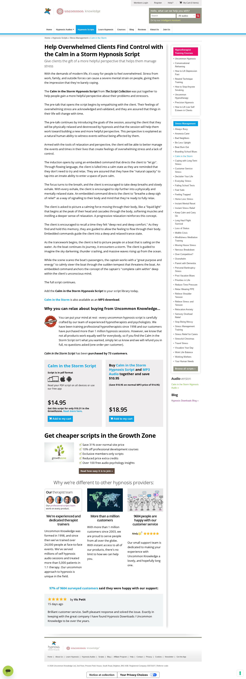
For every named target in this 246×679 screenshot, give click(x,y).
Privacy (149, 657)
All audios (183, 16)
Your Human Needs (184, 361)
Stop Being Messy (184, 322)
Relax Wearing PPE (184, 289)
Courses (121, 29)
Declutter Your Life (184, 176)
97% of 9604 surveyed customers (73, 588)
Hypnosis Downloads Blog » (184, 400)
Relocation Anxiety (184, 309)
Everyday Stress (183, 181)
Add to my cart (62, 418)
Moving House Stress (185, 245)
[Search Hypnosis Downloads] (198, 16)
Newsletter (169, 657)
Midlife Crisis (181, 233)
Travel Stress (181, 343)
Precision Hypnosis (184, 102)
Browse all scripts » (185, 368)
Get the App (181, 657)
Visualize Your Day (184, 348)
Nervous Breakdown (184, 249)
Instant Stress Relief (185, 208)
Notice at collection (101, 674)
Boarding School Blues (186, 151)
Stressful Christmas (184, 338)
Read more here (72, 411)
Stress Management (185, 123)
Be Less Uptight (183, 142)
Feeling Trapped (183, 194)
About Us (154, 29)
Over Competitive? (184, 254)
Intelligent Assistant (171, 20)
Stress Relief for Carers (186, 334)
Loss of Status (182, 228)
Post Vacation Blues (185, 275)
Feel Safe (179, 190)
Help (132, 657)
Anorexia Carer (182, 133)
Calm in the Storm (57, 300)
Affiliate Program (120, 657)
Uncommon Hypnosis (185, 58)
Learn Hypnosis (105, 29)
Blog (132, 29)
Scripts (101, 657)
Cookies (158, 657)
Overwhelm (180, 259)
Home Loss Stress (184, 199)
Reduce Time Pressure (186, 284)
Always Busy (181, 129)
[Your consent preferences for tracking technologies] (240, 673)
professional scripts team (62, 505)
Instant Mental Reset (185, 203)
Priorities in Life (182, 280)
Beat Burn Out (182, 147)
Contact (140, 657)
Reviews (142, 29)
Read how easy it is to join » (96, 471)
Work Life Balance (184, 352)
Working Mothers (183, 357)
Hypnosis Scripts (86, 29)
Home (49, 29)
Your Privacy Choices (134, 674)
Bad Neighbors (182, 138)
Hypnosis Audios (64, 29)
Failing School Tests (185, 185)
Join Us (166, 29)
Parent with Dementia (185, 263)
